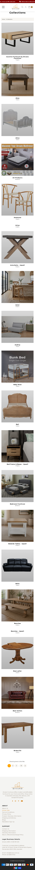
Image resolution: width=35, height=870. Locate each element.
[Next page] (25, 765)
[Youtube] (22, 801)
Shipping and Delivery (9, 818)
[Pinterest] (18, 801)
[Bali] (17, 406)
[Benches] (17, 605)
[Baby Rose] (17, 367)
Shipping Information (9, 831)
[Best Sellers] (17, 693)
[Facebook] (12, 801)
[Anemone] (17, 200)
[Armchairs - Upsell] (17, 247)
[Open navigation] (3, 7)
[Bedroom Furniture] (17, 486)
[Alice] (17, 120)
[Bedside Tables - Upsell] (17, 526)
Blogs (4, 820)
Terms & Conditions (8, 812)
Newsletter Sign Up (8, 822)
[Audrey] (17, 327)
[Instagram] (15, 801)
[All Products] (17, 160)
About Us (5, 808)
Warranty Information (9, 833)
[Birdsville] (17, 733)
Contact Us (5, 829)
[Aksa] (17, 80)
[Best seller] (17, 653)
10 (21, 765)
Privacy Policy (6, 814)
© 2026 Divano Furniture (17, 861)
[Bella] (17, 566)
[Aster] (17, 287)
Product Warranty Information (11, 816)
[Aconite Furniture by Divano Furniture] (17, 39)
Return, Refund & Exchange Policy (12, 835)
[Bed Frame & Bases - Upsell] (17, 446)
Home (3, 19)
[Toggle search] (22, 7)
